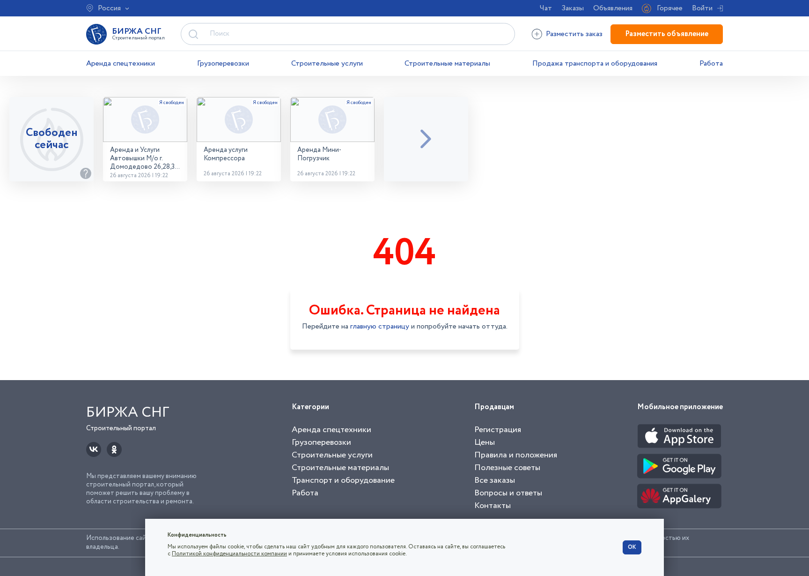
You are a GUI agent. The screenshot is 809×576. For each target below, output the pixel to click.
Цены (484, 442)
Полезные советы (507, 468)
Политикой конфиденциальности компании (229, 554)
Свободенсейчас (52, 139)
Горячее (670, 8)
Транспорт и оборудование (343, 480)
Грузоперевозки (223, 63)
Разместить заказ (574, 34)
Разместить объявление (666, 34)
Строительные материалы (447, 63)
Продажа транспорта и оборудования (594, 63)
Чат (546, 8)
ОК (632, 547)
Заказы (572, 8)
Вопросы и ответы (508, 493)
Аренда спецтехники (120, 63)
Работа (711, 63)
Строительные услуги (327, 63)
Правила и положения (515, 455)
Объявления (612, 8)
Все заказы (494, 480)
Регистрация (497, 430)
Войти (702, 8)
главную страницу (379, 326)
